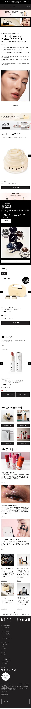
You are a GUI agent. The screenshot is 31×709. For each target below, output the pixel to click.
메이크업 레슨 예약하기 (6, 661)
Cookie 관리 (3, 695)
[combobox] (15, 701)
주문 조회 (3, 650)
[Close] (29, 1)
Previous (1, 292)
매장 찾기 (3, 652)
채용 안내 (3, 654)
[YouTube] (12, 670)
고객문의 (3, 646)
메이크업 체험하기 (9, 394)
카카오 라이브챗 (5, 642)
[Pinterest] (9, 670)
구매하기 (3, 44)
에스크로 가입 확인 (5, 634)
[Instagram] (2, 670)
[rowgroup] (15, 425)
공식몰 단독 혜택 (5, 627)
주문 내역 (3, 648)
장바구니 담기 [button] (15, 322)
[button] (2, 6)
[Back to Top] (28, 706)
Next (29, 156)
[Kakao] (15, 670)
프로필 (2, 629)
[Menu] (2, 6)
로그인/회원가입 (5, 631)
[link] (28, 6)
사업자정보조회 (4, 691)
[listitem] (15, 301)
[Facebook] (4, 670)
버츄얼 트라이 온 (5, 663)
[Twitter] (7, 670)
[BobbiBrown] (15, 7)
